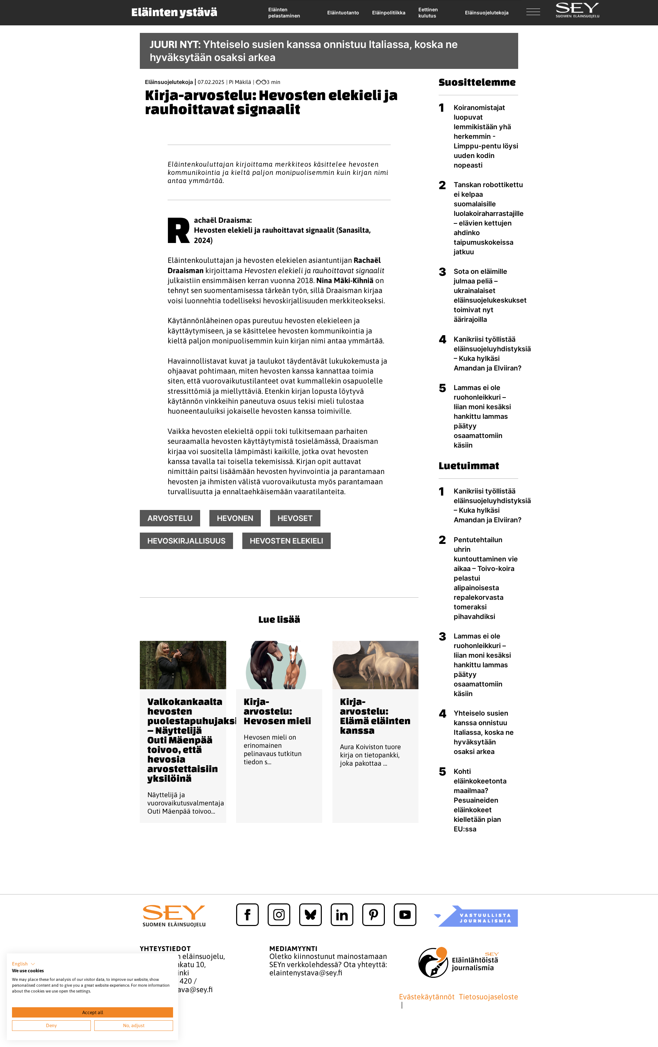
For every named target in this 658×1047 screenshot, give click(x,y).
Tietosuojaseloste (488, 997)
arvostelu (170, 518)
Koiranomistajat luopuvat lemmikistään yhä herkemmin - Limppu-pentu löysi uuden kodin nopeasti (486, 136)
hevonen (235, 518)
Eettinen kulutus (428, 13)
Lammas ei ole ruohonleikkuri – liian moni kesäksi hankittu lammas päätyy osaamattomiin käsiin (482, 416)
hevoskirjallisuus (186, 540)
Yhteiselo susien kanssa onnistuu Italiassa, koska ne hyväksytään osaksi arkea (484, 732)
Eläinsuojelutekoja (487, 12)
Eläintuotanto (343, 12)
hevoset (295, 518)
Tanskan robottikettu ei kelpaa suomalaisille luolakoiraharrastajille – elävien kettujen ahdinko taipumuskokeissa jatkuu (489, 218)
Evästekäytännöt (427, 997)
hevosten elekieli (286, 540)
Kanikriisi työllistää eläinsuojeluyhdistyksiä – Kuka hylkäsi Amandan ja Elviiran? (492, 353)
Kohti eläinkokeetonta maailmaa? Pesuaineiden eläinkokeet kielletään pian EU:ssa (480, 800)
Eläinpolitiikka (388, 12)
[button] (23, 964)
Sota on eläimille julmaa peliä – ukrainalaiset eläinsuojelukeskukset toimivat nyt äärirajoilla (490, 295)
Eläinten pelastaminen (284, 13)
